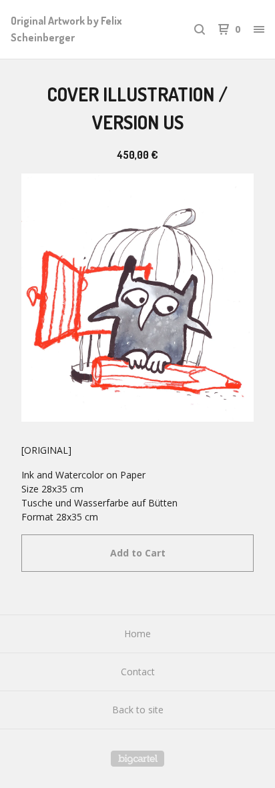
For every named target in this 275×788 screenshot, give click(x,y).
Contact (138, 671)
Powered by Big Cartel (137, 759)
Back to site (138, 709)
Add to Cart (138, 552)
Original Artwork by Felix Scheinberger (66, 29)
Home (137, 633)
